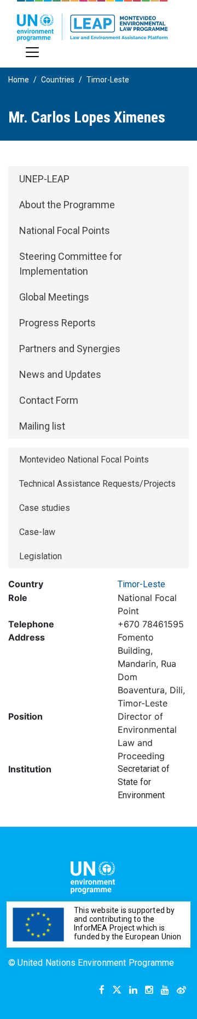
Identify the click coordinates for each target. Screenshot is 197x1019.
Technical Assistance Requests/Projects (97, 483)
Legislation (40, 556)
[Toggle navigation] (32, 52)
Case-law (37, 532)
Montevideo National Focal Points (84, 459)
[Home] (92, 20)
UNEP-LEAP (44, 179)
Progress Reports (57, 322)
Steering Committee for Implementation (70, 263)
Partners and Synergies (69, 348)
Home (18, 79)
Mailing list (42, 426)
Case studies (44, 508)
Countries (57, 79)
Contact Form (48, 400)
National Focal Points (64, 230)
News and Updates (60, 374)
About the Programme (67, 204)
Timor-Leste (107, 79)
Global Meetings (54, 297)
